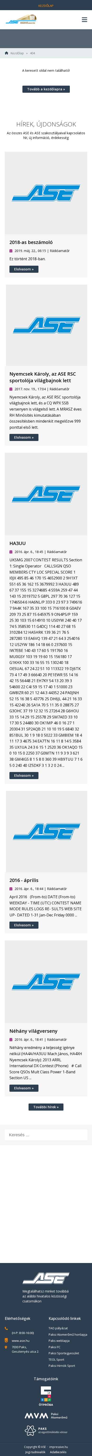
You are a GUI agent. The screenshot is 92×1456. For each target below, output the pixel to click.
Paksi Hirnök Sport (62, 1366)
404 (32, 53)
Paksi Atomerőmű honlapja (68, 1334)
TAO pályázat (58, 1328)
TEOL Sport (56, 1359)
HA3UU (17, 543)
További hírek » (46, 1107)
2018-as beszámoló (31, 242)
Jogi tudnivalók (35, 1452)
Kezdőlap (46, 6)
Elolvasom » (24, 269)
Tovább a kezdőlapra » (46, 89)
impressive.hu (58, 1447)
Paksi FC (54, 1347)
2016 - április (23, 880)
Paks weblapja (59, 1341)
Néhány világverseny (33, 1031)
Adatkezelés (58, 1452)
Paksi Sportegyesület (64, 1353)
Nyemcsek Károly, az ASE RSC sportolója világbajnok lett (42, 377)
